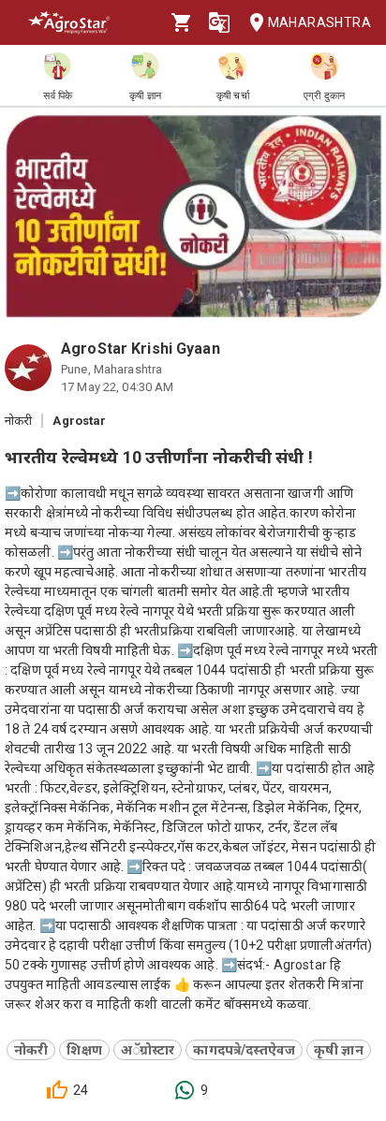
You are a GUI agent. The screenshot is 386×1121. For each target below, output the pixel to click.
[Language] (219, 22)
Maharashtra (319, 22)
